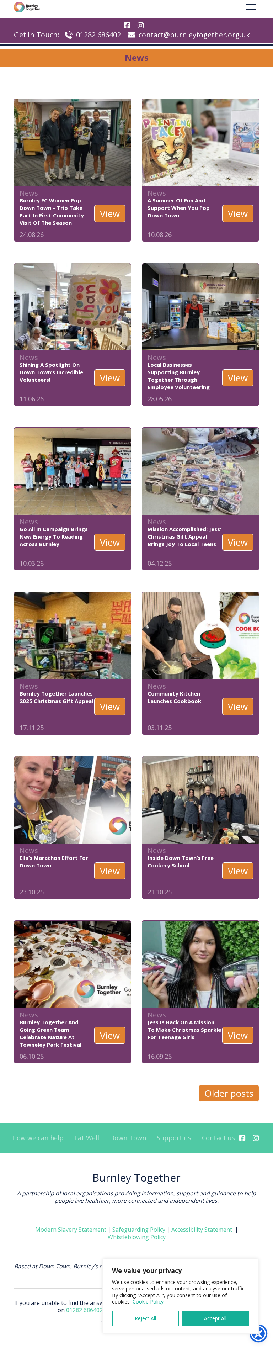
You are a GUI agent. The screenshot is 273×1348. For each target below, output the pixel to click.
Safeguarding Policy (138, 1229)
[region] (180, 1296)
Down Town (128, 1138)
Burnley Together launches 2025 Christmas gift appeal (56, 697)
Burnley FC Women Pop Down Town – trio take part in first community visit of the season (52, 211)
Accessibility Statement (201, 1229)
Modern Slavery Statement (70, 1229)
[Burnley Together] (27, 7)
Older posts (228, 1093)
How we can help (38, 1138)
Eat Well (86, 1138)
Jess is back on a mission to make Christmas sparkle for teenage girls (184, 1030)
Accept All (215, 1318)
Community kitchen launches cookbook (174, 697)
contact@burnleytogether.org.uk (194, 34)
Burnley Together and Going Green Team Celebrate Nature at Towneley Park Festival (50, 1033)
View (110, 213)
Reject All (145, 1318)
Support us (174, 1138)
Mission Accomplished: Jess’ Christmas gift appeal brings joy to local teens (184, 536)
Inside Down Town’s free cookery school (181, 861)
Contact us (218, 1138)
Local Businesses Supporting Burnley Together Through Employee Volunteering (179, 376)
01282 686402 (98, 34)
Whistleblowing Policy (137, 1237)
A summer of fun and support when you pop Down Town (179, 208)
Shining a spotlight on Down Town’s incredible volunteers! (51, 372)
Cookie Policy (148, 1301)
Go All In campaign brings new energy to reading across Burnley (54, 536)
